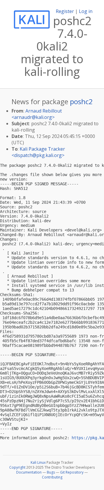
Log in (85, 11)
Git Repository (71, 472)
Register (65, 11)
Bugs (51, 472)
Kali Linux (38, 462)
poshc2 (81, 101)
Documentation (29, 472)
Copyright (17, 467)
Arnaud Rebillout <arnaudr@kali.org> (37, 114)
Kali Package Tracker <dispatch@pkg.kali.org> (38, 152)
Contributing (52, 477)
